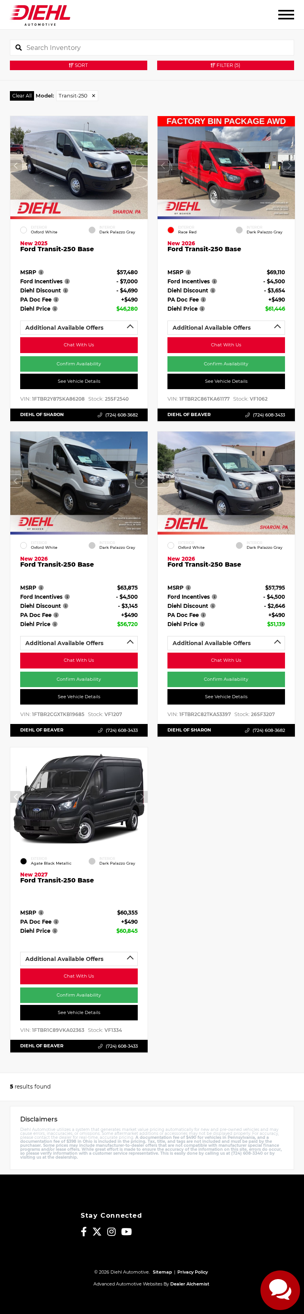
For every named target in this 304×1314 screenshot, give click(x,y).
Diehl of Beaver (189, 414)
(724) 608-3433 (269, 414)
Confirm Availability (79, 363)
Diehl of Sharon (42, 414)
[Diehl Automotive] (39, 14)
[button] (141, 165)
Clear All (22, 96)
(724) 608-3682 (121, 414)
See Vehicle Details (79, 381)
